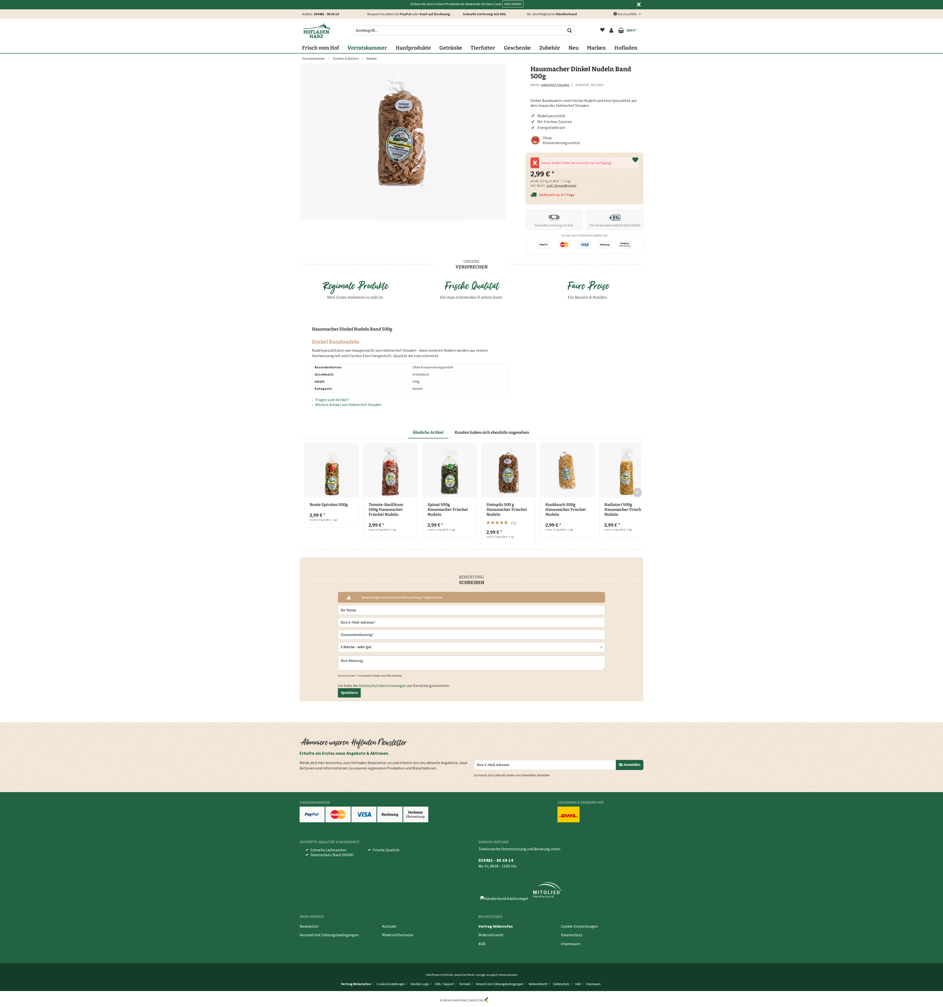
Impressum (570, 943)
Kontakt (389, 926)
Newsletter (309, 926)
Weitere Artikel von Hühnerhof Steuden (348, 404)
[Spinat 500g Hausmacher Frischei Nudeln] (449, 470)
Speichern (349, 693)
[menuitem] (602, 30)
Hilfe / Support (444, 984)
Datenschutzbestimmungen (382, 685)
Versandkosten (508, 975)
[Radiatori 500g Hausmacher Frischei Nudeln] (626, 470)
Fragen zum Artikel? (332, 399)
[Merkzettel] (602, 30)
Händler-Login (419, 984)
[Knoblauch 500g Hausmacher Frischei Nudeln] (567, 470)
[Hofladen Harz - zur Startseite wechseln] (316, 30)
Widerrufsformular (398, 934)
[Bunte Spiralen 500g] (331, 470)
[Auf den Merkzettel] (635, 160)
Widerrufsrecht (491, 934)
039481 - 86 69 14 (326, 14)
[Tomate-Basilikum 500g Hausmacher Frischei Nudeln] (390, 470)
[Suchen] (569, 30)
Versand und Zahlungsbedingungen (329, 934)
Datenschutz (571, 934)
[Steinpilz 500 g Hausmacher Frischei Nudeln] (508, 470)
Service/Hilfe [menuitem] (627, 14)
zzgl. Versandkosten (561, 185)
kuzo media (495, 1000)
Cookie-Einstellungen (579, 926)
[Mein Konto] (611, 30)
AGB (481, 943)
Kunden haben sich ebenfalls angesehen (492, 432)
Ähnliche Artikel (428, 432)
